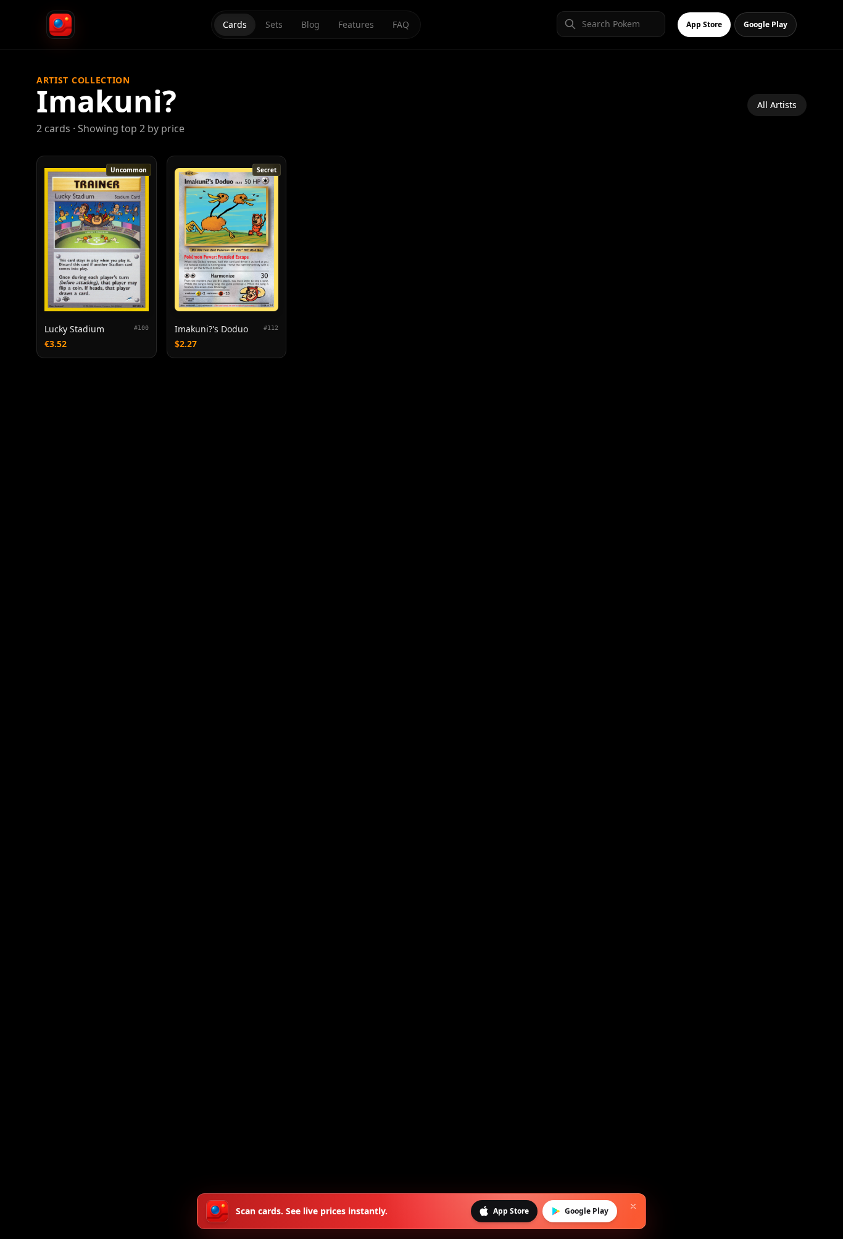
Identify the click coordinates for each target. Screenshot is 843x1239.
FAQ (400, 24)
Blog (310, 24)
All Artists (777, 105)
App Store (704, 24)
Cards (235, 24)
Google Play (765, 24)
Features (356, 24)
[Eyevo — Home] (60, 24)
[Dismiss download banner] (633, 1206)
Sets (274, 24)
